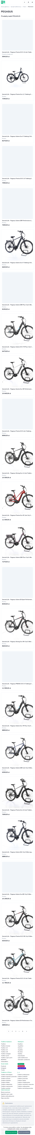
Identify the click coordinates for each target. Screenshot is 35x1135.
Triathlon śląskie (22, 1080)
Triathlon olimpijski (6, 1054)
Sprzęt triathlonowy (16, 7)
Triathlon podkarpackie (23, 1074)
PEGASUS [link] (30, 7)
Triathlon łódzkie (5, 1082)
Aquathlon (20, 1046)
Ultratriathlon (4, 1061)
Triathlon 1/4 (4, 1050)
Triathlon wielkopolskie (24, 1086)
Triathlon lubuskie (5, 1078)
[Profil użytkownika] (28, 2)
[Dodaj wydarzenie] (24, 2)
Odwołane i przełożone (24, 1059)
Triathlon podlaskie (22, 1076)
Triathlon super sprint (6, 1057)
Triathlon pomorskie (23, 1078)
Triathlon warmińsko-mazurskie (26, 1084)
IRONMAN (3, 1059)
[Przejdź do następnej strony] (26, 1031)
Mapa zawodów (5, 1098)
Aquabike (20, 1050)
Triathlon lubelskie (6, 1080)
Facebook (3, 1066)
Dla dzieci (20, 1052)
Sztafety (20, 1054)
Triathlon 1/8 (4, 1052)
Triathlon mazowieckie (7, 1086)
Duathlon (20, 1044)
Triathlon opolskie (5, 1088)
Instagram (3, 1068)
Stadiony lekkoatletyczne (7, 1096)
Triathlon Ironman (5, 1046)
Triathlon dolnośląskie (6, 1074)
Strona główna (5, 7)
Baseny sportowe (5, 1092)
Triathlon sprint (5, 1055)
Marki (24, 7)
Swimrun (20, 1048)
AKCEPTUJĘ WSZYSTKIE (11, 1132)
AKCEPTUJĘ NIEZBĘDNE (24, 1132)
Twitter (3, 1070)
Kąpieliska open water (7, 1094)
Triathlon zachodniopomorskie (25, 1088)
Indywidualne (21, 1055)
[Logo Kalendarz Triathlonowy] (3, 2)
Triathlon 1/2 (4, 1048)
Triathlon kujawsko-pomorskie (9, 1076)
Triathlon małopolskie (6, 1084)
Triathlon (3, 1044)
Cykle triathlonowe (23, 1057)
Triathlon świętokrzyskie (24, 1082)
